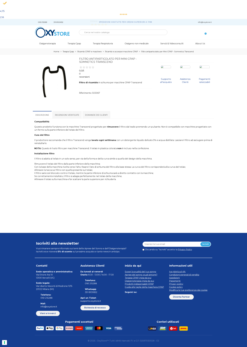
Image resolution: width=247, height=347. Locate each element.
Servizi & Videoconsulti (171, 43)
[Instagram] (132, 297)
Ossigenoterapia (47, 43)
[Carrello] (204, 32)
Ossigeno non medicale (137, 43)
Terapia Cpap (74, 43)
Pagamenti (174, 281)
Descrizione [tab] (42, 115)
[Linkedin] (138, 297)
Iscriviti (205, 244)
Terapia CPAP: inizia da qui (138, 278)
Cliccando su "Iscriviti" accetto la (168, 249)
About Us (200, 43)
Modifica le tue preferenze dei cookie (188, 290)
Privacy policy (176, 284)
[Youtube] (143, 297)
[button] (48, 313)
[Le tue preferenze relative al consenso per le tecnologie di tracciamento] (4, 342)
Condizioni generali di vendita (184, 275)
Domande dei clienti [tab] (96, 115)
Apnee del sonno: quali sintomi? (141, 275)
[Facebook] (126, 297)
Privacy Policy (185, 249)
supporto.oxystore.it (90, 301)
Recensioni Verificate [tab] (67, 115)
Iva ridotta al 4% (177, 271)
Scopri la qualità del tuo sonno (140, 271)
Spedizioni (174, 278)
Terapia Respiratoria (103, 43)
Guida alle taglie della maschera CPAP (144, 287)
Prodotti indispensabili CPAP (139, 284)
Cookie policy (176, 287)
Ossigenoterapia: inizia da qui (139, 281)
